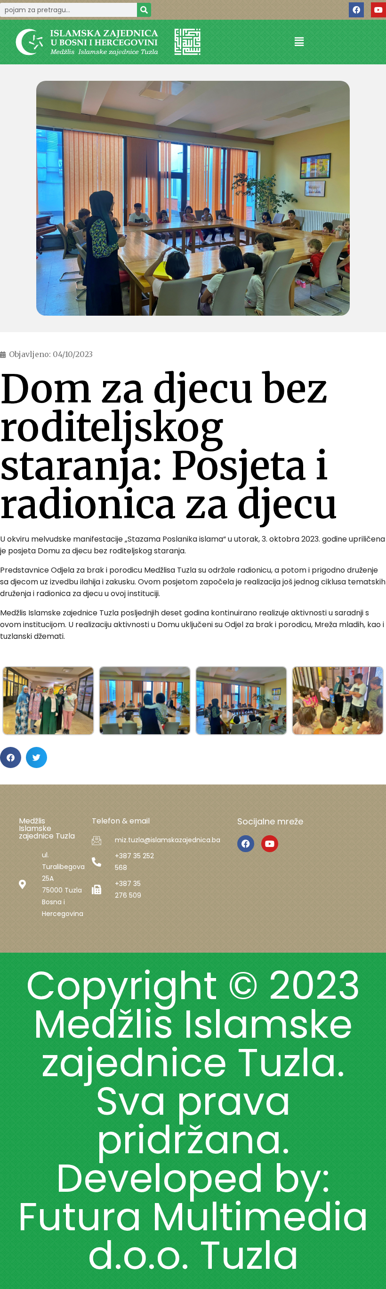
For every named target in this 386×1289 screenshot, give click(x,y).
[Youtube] (378, 9)
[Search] (144, 10)
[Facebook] (356, 9)
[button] (299, 42)
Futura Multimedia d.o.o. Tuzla (193, 1236)
